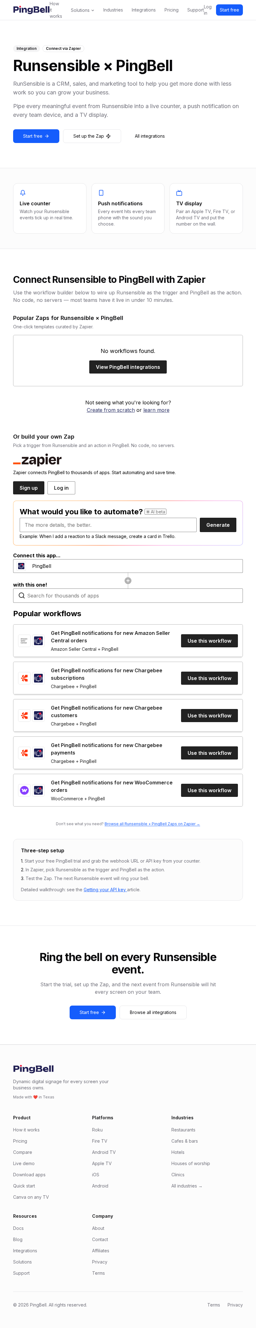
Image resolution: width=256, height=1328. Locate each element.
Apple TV (102, 1163)
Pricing (172, 9)
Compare (22, 1152)
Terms (98, 1273)
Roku (97, 1129)
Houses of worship (190, 1163)
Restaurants (183, 1129)
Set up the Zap (88, 136)
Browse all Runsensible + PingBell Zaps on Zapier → (152, 823)
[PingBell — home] (31, 10)
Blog (17, 1239)
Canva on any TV (31, 1197)
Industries (113, 9)
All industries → (187, 1185)
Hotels (178, 1152)
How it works (56, 10)
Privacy (99, 1261)
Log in (208, 10)
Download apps (29, 1174)
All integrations (150, 136)
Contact (100, 1239)
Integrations (144, 9)
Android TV (104, 1152)
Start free (229, 9)
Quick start (24, 1185)
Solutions (80, 10)
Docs (18, 1228)
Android (100, 1185)
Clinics (178, 1174)
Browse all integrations (153, 1012)
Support (195, 9)
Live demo (24, 1163)
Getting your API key (105, 889)
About (98, 1228)
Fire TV (99, 1141)
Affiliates (100, 1250)
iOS (95, 1174)
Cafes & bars (184, 1141)
